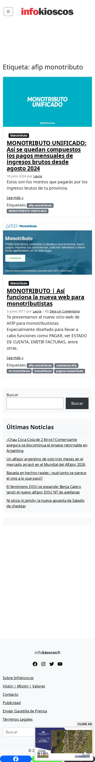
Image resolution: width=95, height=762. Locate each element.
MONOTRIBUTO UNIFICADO (28, 211)
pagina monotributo (69, 371)
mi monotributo (19, 371)
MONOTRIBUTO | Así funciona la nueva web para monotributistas (45, 297)
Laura (37, 176)
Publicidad (12, 702)
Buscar (12, 394)
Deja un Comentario (65, 311)
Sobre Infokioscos (18, 677)
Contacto (10, 694)
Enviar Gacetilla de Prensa (25, 711)
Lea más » (15, 197)
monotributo (42, 371)
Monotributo (18, 135)
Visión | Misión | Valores (24, 686)
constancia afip (66, 365)
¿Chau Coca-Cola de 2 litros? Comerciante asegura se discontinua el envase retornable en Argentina (46, 445)
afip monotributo (40, 205)
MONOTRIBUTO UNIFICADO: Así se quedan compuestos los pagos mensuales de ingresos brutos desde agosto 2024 (46, 155)
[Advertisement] (47, 578)
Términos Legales (18, 719)
